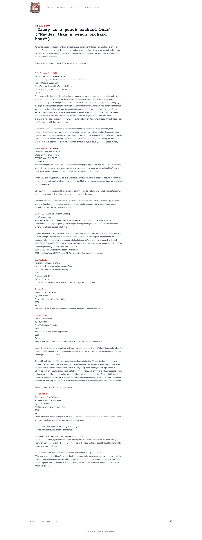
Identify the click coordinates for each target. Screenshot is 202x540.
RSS (57, 521)
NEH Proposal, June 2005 (46, 73)
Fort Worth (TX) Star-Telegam (47, 148)
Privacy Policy (45, 521)
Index (87, 7)
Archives (61, 7)
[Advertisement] (146, 42)
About (49, 7)
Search (97, 7)
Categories (75, 7)
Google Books (41, 260)
